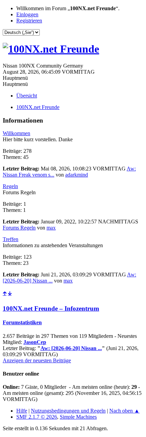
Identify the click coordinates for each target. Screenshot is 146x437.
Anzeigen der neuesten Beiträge (37, 360)
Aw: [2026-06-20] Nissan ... (71, 348)
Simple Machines (78, 417)
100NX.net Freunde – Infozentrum (51, 308)
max (51, 228)
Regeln (10, 186)
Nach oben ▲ (124, 411)
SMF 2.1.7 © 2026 (36, 417)
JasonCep (34, 342)
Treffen (10, 239)
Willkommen (16, 133)
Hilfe (21, 411)
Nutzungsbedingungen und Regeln (68, 411)
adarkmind (76, 175)
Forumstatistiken (22, 322)
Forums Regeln (19, 228)
